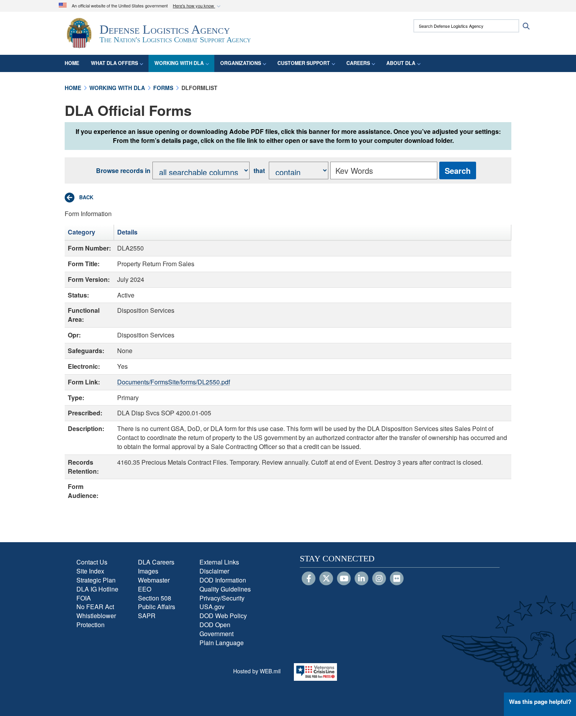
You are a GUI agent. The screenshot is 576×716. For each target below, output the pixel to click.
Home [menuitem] (72, 63)
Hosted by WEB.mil (257, 671)
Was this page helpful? (540, 701)
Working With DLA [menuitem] (179, 63)
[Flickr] (397, 579)
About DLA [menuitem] (400, 63)
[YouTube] (344, 579)
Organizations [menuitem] (240, 63)
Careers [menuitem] (358, 63)
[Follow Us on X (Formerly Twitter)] (326, 579)
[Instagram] (379, 579)
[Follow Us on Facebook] (308, 579)
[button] (197, 6)
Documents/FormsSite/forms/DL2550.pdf (173, 381)
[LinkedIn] (361, 579)
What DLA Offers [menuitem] (114, 63)
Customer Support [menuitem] (303, 63)
